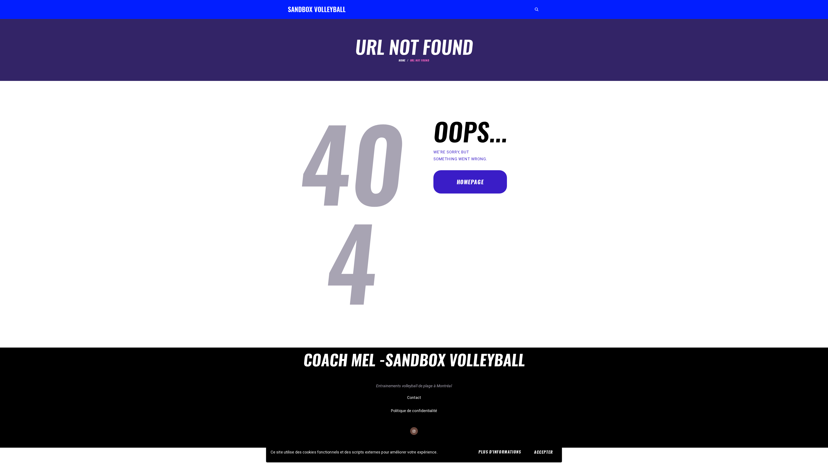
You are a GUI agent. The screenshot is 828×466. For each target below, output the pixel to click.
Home (402, 60)
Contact (414, 397)
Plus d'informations (499, 452)
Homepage (470, 182)
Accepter (543, 452)
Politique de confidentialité (414, 410)
